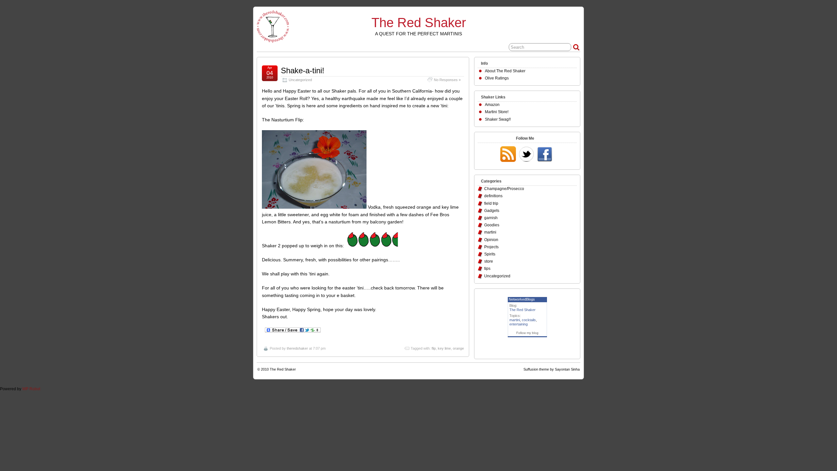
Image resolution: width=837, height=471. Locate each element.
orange (458, 348)
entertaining (518, 324)
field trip (491, 203)
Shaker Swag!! (498, 119)
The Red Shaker (418, 22)
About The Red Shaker (505, 71)
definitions (493, 196)
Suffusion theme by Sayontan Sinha (551, 369)
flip (434, 348)
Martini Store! (496, 112)
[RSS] (508, 154)
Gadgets (491, 210)
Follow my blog (527, 333)
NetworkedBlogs (522, 299)
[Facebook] (545, 154)
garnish (491, 218)
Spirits (489, 254)
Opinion (491, 239)
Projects (491, 247)
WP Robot (31, 389)
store (488, 261)
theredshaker (297, 348)
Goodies (491, 225)
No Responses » (447, 80)
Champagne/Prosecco (504, 188)
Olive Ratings (497, 78)
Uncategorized (300, 80)
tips (487, 268)
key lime (444, 348)
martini (490, 232)
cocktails (529, 320)
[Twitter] (526, 154)
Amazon (492, 104)
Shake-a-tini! (302, 70)
